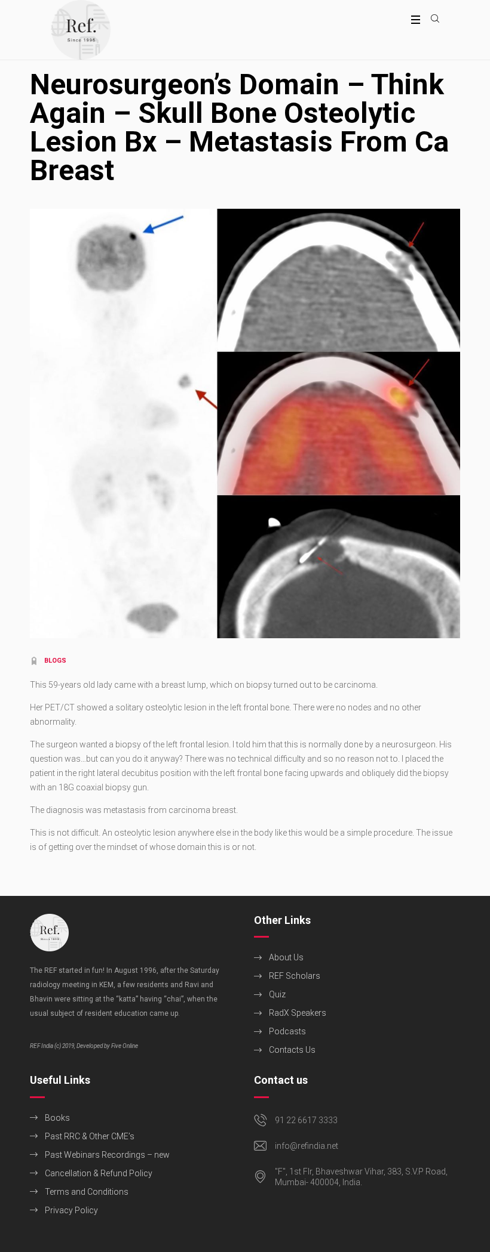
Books (57, 1118)
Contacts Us (292, 1050)
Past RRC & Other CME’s (89, 1136)
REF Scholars (294, 976)
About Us (286, 957)
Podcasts (287, 1031)
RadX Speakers (297, 1013)
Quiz (277, 994)
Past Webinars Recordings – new (107, 1155)
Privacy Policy (71, 1210)
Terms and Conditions (86, 1192)
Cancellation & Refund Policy (98, 1173)
